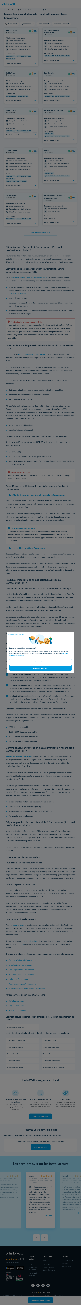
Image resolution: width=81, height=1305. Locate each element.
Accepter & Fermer (40, 668)
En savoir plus (40, 662)
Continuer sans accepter (16, 635)
